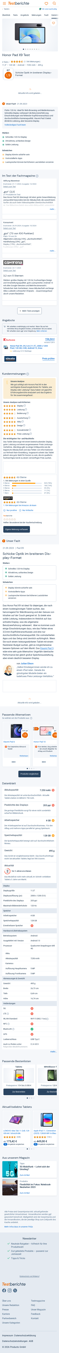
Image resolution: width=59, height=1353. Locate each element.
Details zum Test (9, 187)
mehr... (53, 209)
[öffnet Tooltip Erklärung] (37, 176)
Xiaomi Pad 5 (46, 648)
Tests (15, 15)
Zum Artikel (25, 1175)
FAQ (33, 1305)
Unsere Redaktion (10, 1305)
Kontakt (35, 1318)
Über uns (6, 1301)
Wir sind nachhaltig (49, 9)
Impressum (7, 1335)
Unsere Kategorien (11, 1322)
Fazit (46, 15)
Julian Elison (27, 663)
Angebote (24, 15)
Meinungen (36, 15)
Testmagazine (38, 1301)
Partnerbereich (9, 1318)
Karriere (6, 1314)
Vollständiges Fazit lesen (15, 125)
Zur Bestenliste (19, 1092)
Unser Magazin (38, 1309)
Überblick (6, 15)
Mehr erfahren (41, 331)
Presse (5, 1309)
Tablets (6, 9)
